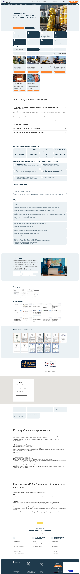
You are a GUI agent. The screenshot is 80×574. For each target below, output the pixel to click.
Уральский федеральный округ (37, 543)
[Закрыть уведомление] (77, 563)
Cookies (41, 572)
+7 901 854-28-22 (62, 1)
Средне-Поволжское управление (19, 546)
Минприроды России (55, 541)
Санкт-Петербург (54, 548)
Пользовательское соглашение (31, 572)
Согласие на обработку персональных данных (16, 572)
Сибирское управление (17, 551)
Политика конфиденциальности (21, 395)
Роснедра (34, 541)
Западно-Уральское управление (19, 553)
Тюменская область (55, 546)
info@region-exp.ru (54, 1)
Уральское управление (17, 543)
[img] (7, 2)
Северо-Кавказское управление (19, 548)
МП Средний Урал (54, 543)
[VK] (16, 398)
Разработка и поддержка (60, 572)
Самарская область (55, 551)
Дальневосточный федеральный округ (39, 548)
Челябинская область (55, 553)
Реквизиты (41, 571)
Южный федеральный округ (37, 546)
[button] (73, 2)
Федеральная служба (17, 541)
